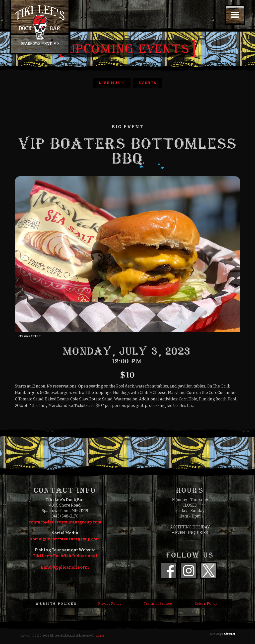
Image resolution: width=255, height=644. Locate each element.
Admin (100, 635)
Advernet (229, 634)
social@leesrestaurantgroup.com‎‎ (65, 539)
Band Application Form (65, 567)
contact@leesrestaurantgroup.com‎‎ (65, 522)
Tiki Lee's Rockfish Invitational (65, 556)
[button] (235, 15)
